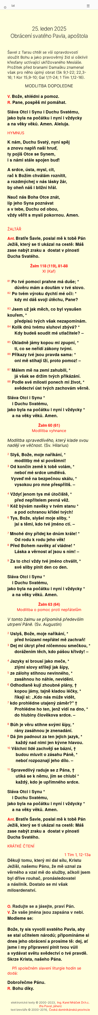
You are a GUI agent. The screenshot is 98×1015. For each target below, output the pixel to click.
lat (13, 5)
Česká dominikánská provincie (69, 1009)
